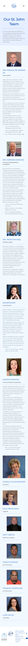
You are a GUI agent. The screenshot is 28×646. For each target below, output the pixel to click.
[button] (4, 6)
